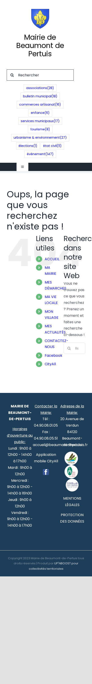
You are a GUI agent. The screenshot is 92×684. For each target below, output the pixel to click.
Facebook (53, 355)
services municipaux (40, 121)
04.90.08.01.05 (46, 425)
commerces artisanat (40, 104)
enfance (40, 113)
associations (40, 88)
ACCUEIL (52, 259)
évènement (40, 154)
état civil (52, 146)
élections (28, 146)
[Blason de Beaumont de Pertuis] (40, 10)
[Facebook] (46, 472)
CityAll (50, 364)
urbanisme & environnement (40, 137)
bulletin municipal (40, 96)
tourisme (40, 129)
